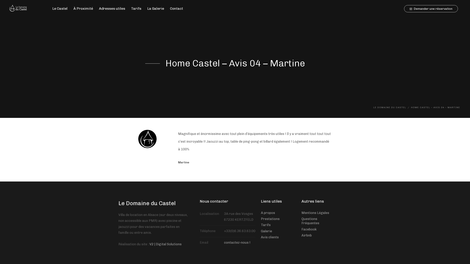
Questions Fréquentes (310, 221)
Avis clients (270, 237)
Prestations (270, 219)
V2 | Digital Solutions (165, 244)
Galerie (266, 231)
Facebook (309, 229)
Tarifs (266, 225)
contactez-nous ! (237, 243)
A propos (268, 213)
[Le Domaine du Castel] (19, 8)
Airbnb (306, 235)
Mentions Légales (315, 213)
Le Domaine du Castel (147, 203)
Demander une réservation (432, 8)
